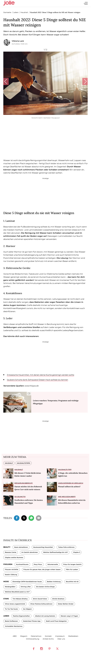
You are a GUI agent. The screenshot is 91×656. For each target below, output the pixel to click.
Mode (6, 581)
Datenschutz (36, 636)
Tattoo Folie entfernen (66, 547)
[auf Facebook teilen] (16, 518)
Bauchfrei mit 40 (72, 581)
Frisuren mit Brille (11, 569)
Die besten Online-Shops (45, 587)
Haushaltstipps (23, 463)
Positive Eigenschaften (21, 616)
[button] (5, 81)
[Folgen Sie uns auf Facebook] (33, 648)
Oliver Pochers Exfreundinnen (41, 604)
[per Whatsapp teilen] (31, 518)
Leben (6, 616)
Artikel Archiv (48, 639)
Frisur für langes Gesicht (72, 564)
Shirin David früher (40, 599)
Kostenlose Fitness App (32, 621)
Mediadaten (73, 636)
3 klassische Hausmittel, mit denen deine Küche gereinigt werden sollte (40, 375)
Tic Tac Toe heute (11, 609)
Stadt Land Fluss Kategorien (56, 621)
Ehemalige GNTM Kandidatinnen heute (27, 581)
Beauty (6, 547)
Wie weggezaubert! (67, 497)
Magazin (23, 636)
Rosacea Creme (10, 552)
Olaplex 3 (76, 552)
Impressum (60, 636)
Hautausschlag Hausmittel (43, 547)
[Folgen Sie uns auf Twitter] (57, 648)
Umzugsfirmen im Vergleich (70, 483)
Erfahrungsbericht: (23, 483)
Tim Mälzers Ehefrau (20, 599)
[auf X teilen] (24, 518)
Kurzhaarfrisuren (22, 564)
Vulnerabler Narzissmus (13, 626)
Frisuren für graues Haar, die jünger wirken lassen (42, 569)
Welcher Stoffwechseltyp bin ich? (55, 552)
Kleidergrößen (10, 587)
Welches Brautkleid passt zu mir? (17, 592)
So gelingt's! (20, 497)
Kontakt (48, 636)
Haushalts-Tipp (64, 469)
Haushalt (9, 463)
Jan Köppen (27, 609)
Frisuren (7, 564)
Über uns (61, 639)
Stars (6, 599)
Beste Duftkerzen (11, 621)
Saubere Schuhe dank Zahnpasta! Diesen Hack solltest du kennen (37, 380)
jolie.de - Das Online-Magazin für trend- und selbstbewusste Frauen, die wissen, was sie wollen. (9, 3)
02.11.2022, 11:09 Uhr (20, 44)
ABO (15, 636)
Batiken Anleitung (54, 581)
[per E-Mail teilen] (38, 518)
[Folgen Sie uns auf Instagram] (41, 648)
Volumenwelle (52, 564)
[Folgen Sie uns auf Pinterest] (49, 648)
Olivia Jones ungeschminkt (15, 604)
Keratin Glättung (11, 574)
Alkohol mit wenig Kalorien (45, 616)
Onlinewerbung (32, 639)
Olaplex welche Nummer (14, 557)
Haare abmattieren (21, 547)
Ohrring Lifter (26, 587)
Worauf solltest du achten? (69, 486)
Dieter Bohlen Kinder (65, 604)
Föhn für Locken (72, 569)
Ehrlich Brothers (58, 599)
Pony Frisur (38, 564)
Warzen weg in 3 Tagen (69, 616)
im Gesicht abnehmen (29, 552)
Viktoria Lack (18, 41)
